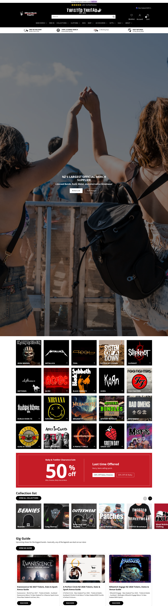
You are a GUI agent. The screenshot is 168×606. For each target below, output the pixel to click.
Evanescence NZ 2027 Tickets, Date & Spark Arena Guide (37, 588)
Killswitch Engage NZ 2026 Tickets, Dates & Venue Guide (129, 588)
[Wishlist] (132, 13)
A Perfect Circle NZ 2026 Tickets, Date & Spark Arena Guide (81, 588)
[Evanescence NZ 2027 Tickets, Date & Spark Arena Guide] (38, 569)
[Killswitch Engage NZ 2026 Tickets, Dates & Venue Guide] (130, 569)
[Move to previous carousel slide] (145, 498)
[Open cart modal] (147, 13)
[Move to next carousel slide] (150, 498)
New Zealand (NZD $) (144, 8)
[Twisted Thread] (84, 11)
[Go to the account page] (140, 13)
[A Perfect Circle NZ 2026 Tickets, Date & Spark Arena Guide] (84, 569)
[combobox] (81, 17)
